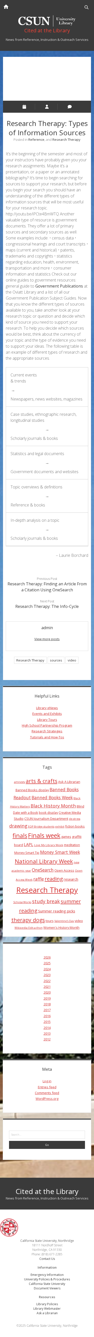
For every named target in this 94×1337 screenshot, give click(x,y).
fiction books (75, 826)
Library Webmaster (47, 1308)
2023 (47, 975)
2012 (47, 1039)
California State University (47, 1284)
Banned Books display (32, 790)
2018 (47, 1004)
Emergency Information (47, 1275)
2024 (47, 969)
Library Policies (47, 1304)
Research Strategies (47, 731)
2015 (47, 1021)
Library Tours (47, 719)
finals (20, 836)
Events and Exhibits (47, 713)
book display (48, 812)
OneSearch (43, 870)
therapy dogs (28, 919)
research (71, 879)
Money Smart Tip (26, 852)
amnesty (19, 782)
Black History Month (53, 806)
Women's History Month (61, 927)
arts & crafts (41, 780)
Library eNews (47, 708)
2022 (47, 981)
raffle (38, 879)
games (66, 836)
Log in (47, 1081)
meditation (72, 845)
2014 (47, 1027)
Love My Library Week (48, 845)
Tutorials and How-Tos (47, 737)
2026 (47, 957)
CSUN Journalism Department (46, 818)
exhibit (59, 826)
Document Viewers (47, 1288)
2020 (47, 992)
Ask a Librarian (47, 1313)
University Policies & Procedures (47, 1279)
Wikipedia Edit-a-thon (29, 927)
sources (56, 660)
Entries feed (47, 1087)
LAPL (28, 844)
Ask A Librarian (69, 781)
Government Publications (59, 286)
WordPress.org (47, 1098)
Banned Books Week (52, 797)
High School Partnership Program (47, 725)
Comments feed (47, 1093)
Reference (36, 139)
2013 (47, 1033)
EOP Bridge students (41, 826)
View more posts (47, 639)
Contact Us (47, 1259)
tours (50, 920)
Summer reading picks (56, 910)
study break (46, 901)
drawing (18, 826)
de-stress (74, 819)
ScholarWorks (22, 902)
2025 (47, 963)
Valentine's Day (64, 921)
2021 (47, 986)
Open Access (64, 870)
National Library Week (44, 861)
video (72, 660)
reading (54, 878)
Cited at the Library (47, 1191)
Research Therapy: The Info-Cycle (47, 606)
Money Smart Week (60, 852)
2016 (47, 1016)
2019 (47, 998)
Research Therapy (66, 139)
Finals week (44, 835)
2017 (47, 1010)
